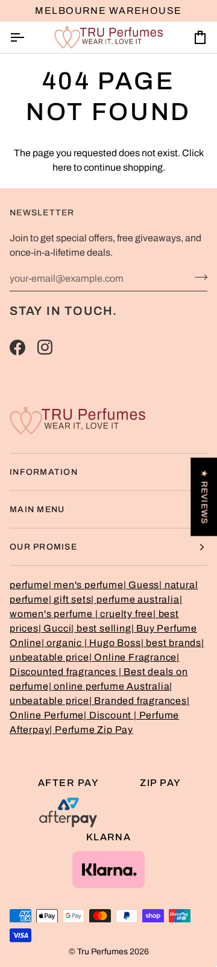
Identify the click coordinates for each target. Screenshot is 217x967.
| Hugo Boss (112, 643)
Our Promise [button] (43, 546)
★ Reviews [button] (204, 496)
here (62, 167)
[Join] (197, 277)
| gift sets (70, 599)
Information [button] (44, 472)
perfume (29, 585)
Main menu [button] (37, 509)
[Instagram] (45, 347)
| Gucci (55, 628)
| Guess (142, 585)
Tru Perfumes (102, 951)
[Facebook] (17, 347)
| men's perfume (86, 585)
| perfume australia (135, 599)
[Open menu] (28, 37)
